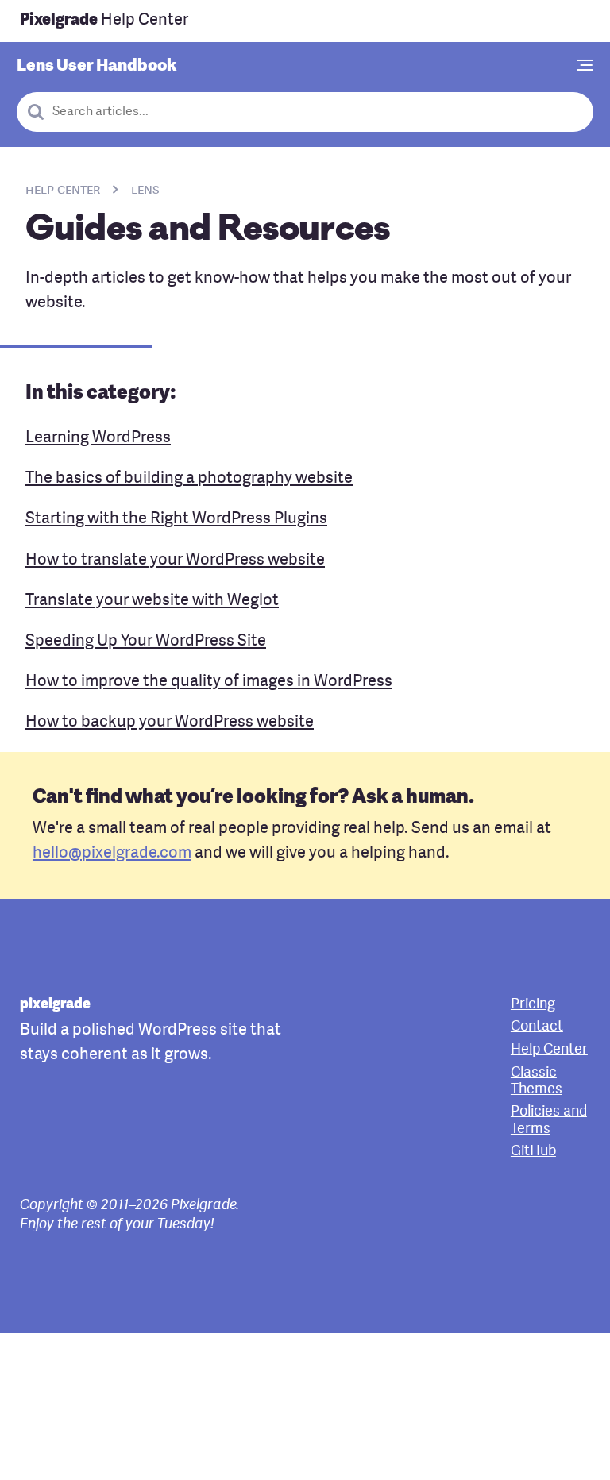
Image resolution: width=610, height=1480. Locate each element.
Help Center (104, 21)
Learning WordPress (98, 438)
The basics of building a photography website (189, 479)
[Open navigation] (585, 66)
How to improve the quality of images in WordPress (208, 682)
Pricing (533, 1005)
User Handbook (96, 66)
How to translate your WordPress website (175, 560)
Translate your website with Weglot (152, 601)
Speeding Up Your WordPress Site (145, 641)
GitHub (533, 1151)
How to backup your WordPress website (169, 722)
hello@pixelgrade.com (112, 853)
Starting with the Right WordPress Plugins (176, 519)
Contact (537, 1027)
